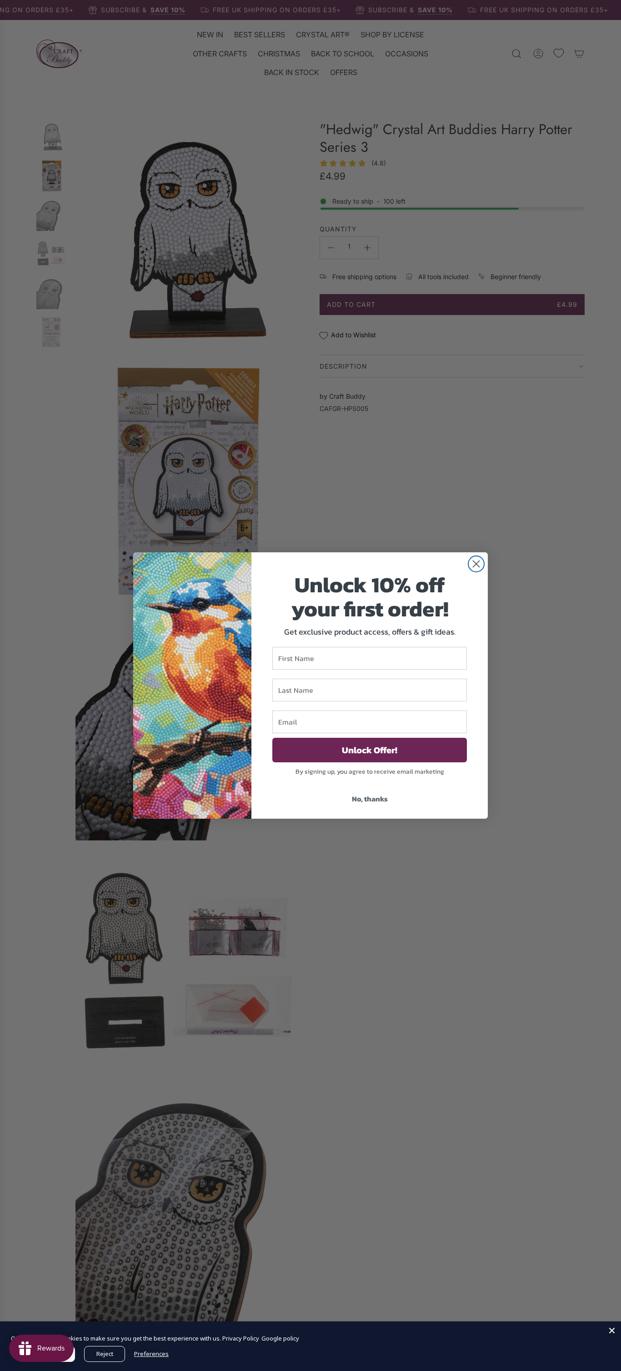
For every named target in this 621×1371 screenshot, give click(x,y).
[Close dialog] (476, 564)
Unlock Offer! (369, 750)
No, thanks (370, 798)
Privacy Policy (240, 1338)
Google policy (280, 1338)
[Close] (611, 1330)
